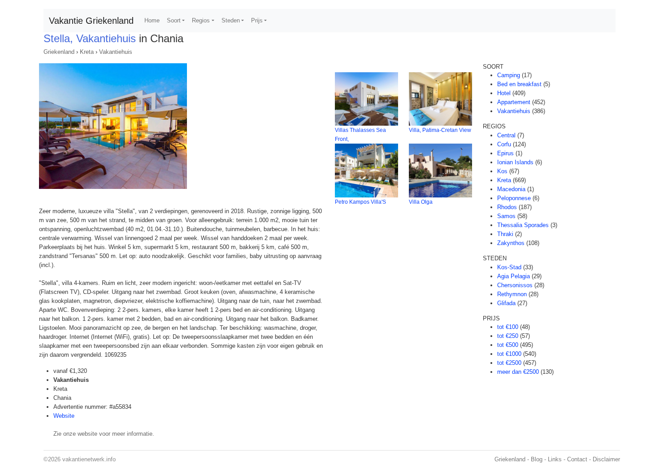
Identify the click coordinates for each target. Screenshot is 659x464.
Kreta (87, 51)
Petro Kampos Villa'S (360, 202)
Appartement (513, 102)
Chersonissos (515, 285)
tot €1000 (509, 353)
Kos (502, 171)
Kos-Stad (509, 267)
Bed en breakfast (519, 84)
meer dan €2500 (518, 371)
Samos (506, 216)
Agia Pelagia (513, 276)
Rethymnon (512, 294)
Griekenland (58, 51)
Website (63, 415)
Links (555, 459)
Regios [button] (201, 20)
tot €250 (507, 336)
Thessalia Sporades (523, 225)
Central (506, 135)
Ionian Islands (515, 162)
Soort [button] (174, 20)
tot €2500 (509, 362)
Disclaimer (606, 459)
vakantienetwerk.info (89, 459)
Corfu (504, 144)
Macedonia (511, 189)
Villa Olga (421, 202)
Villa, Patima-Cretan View (440, 130)
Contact (577, 459)
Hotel (504, 93)
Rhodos (507, 207)
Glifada (506, 303)
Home (152, 20)
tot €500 (507, 344)
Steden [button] (230, 20)
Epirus (505, 153)
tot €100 (507, 327)
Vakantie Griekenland (91, 21)
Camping (508, 75)
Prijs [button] (257, 20)
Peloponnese (514, 198)
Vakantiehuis (115, 51)
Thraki (505, 234)
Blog (536, 459)
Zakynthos (511, 243)
